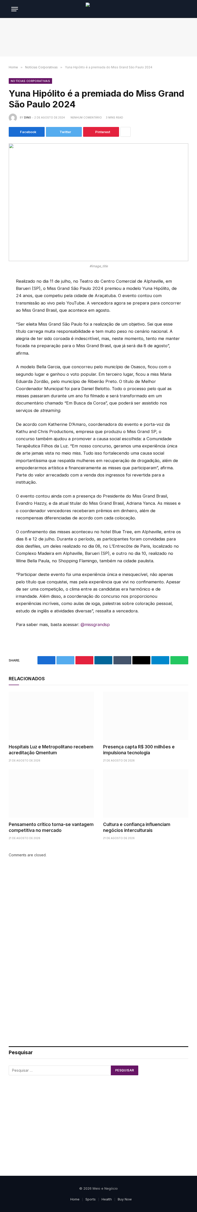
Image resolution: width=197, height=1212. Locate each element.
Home (75, 1199)
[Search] (185, 9)
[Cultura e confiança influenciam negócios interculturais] (145, 793)
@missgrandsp (95, 624)
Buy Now (125, 1199)
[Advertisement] (98, 37)
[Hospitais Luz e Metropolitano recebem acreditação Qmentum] (51, 716)
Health (107, 1199)
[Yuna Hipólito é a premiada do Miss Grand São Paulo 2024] (98, 202)
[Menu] (14, 9)
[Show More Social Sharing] (125, 132)
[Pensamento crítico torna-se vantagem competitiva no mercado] (51, 793)
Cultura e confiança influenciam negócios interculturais (136, 827)
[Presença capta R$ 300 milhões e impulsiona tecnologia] (145, 716)
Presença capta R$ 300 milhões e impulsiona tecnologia (139, 749)
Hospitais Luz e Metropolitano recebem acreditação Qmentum (51, 749)
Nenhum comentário (86, 117)
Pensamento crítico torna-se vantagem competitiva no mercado (51, 827)
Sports (90, 1199)
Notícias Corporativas (30, 81)
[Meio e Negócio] (98, 9)
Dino (27, 117)
